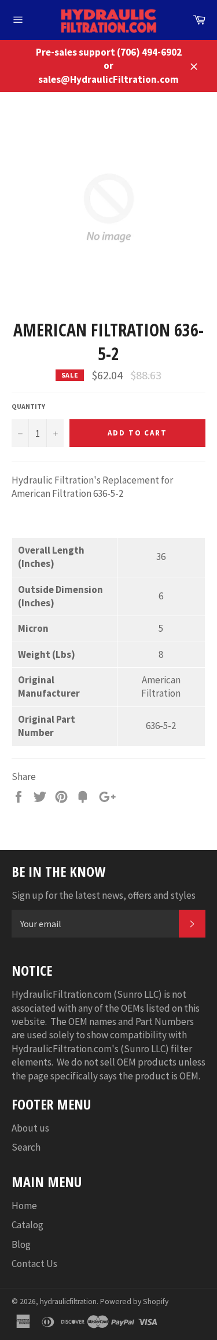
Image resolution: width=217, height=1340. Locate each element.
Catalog (27, 1224)
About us (30, 1128)
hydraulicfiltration (68, 1301)
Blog (21, 1244)
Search (26, 1147)
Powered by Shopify (134, 1301)
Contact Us (34, 1263)
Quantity (28, 406)
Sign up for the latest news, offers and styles (104, 895)
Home (24, 1205)
